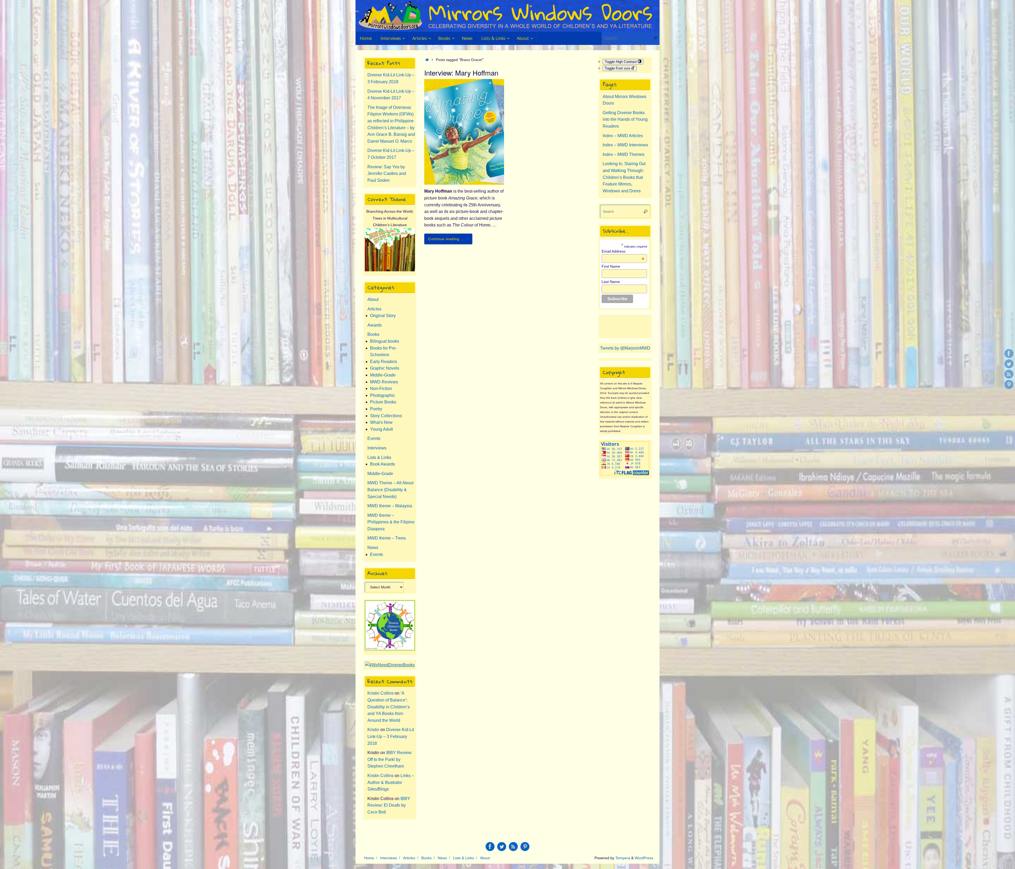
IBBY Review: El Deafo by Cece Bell (388, 805)
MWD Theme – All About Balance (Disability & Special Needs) (390, 490)
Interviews (376, 448)
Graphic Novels (384, 368)
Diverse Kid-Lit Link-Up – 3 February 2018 (390, 736)
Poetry (376, 409)
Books (373, 334)
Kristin (373, 729)
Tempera (622, 858)
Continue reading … (446, 239)
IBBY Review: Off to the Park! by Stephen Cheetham (389, 759)
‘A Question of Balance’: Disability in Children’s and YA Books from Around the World (388, 706)
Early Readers (383, 361)
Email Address (623, 251)
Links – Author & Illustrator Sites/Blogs (390, 782)
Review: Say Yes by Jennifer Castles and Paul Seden (386, 174)
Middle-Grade (383, 375)
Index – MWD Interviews (625, 145)
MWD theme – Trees (386, 538)
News (372, 547)
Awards (374, 325)
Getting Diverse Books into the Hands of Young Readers (625, 119)
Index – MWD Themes (623, 154)
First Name (611, 266)
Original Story (383, 315)
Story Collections (386, 415)
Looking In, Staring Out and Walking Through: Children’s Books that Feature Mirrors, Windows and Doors (624, 177)
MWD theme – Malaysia (389, 506)
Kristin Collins (380, 693)
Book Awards (382, 464)
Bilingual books (384, 341)
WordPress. (644, 858)
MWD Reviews (384, 382)
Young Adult (381, 429)
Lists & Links (379, 457)
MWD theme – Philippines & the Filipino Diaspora (390, 522)
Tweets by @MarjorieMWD (625, 348)
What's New (381, 422)
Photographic (382, 395)
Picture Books (383, 402)
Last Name (611, 282)
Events (373, 438)
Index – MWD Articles (623, 135)
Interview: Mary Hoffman (461, 72)
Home (369, 858)
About (373, 299)
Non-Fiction (381, 388)
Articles (374, 309)
